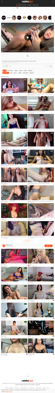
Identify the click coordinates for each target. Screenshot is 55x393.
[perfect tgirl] (41, 140)
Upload (44, 388)
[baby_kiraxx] (14, 122)
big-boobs (30, 70)
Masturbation (25, 72)
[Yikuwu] (41, 329)
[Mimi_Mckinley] (14, 176)
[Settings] (52, 25)
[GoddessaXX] (14, 212)
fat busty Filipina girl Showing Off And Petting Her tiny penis (14, 236)
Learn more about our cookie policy (46, 383)
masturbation (10, 70)
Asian (11, 72)
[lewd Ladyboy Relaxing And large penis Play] (14, 105)
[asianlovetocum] (41, 347)
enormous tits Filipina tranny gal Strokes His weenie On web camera (41, 201)
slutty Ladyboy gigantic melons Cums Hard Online (38, 183)
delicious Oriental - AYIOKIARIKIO (8, 201)
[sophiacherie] (14, 275)
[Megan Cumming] (14, 140)
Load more (27, 240)
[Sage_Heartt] (14, 257)
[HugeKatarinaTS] (14, 347)
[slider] (27, 51)
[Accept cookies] (52, 390)
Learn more (9, 391)
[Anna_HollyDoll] (41, 293)
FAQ (48, 388)
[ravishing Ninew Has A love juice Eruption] (41, 105)
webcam (21, 70)
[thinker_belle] (14, 311)
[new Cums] (41, 158)
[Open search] (53, 1)
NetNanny (33, 384)
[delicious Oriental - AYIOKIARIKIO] (14, 194)
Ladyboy (19, 72)
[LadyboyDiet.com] (27, 1)
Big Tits (15, 72)
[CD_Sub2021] (41, 275)
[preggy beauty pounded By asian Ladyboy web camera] (41, 122)
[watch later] (3, 80)
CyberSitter (37, 384)
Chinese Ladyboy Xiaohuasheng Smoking (36, 218)
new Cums (30, 165)
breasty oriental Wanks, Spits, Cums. (9, 165)
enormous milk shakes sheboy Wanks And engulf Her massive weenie (40, 93)
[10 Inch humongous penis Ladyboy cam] (41, 230)
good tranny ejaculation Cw (7, 93)
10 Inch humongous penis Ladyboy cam (36, 236)
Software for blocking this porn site (22, 384)
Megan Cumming (5, 147)
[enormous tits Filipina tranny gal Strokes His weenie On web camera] (41, 194)
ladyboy (16, 70)
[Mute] (3, 24)
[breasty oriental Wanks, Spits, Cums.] (14, 158)
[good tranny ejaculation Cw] (14, 87)
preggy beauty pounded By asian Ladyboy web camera (39, 129)
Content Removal (23, 388)
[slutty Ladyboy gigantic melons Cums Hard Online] (41, 176)
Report (50, 66)
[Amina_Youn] (14, 329)
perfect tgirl (30, 147)
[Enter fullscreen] (52, 48)
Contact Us (16, 388)
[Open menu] (2, 1)
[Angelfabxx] (41, 311)
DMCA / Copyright (9, 388)
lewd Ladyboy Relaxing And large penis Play (10, 111)
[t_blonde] (41, 257)
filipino (25, 70)
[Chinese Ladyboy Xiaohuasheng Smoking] (41, 212)
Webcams (32, 72)
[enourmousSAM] (14, 293)
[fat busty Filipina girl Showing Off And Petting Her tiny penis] (14, 230)
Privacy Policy (38, 388)
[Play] (27, 37)
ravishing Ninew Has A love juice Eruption (36, 111)
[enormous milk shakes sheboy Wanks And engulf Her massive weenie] (41, 87)
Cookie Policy (31, 388)
